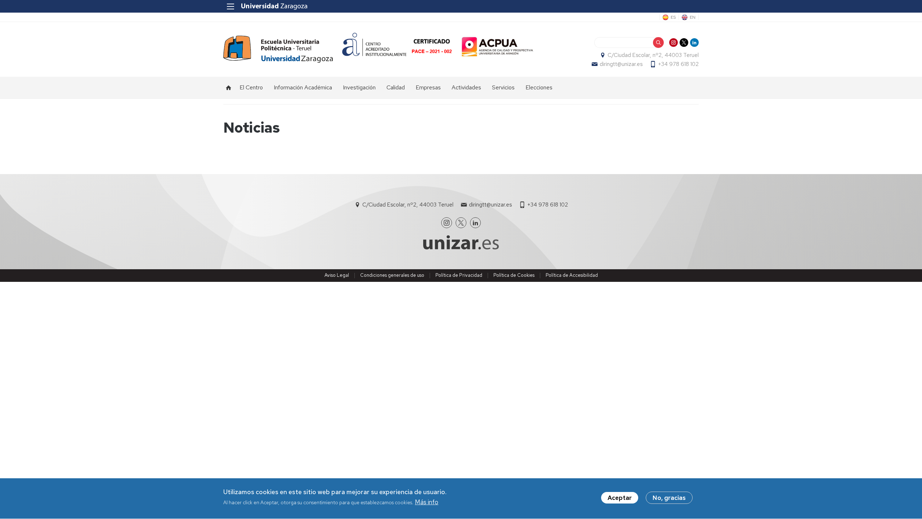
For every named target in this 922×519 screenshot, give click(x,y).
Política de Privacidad (458, 275)
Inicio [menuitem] (228, 87)
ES (673, 17)
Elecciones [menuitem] (538, 87)
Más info (426, 502)
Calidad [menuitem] (395, 87)
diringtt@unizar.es (621, 64)
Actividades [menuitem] (466, 87)
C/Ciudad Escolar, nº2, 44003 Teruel (653, 55)
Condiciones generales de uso (392, 275)
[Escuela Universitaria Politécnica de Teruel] (278, 49)
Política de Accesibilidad (572, 275)
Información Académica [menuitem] (303, 87)
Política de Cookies (513, 275)
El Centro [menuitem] (251, 87)
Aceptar (620, 498)
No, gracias (669, 498)
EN (692, 17)
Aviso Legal (337, 275)
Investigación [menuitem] (359, 87)
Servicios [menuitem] (503, 87)
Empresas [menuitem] (428, 87)
